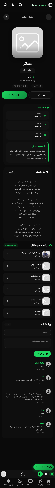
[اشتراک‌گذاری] (6, 17)
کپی (9, 172)
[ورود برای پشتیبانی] (20, 5)
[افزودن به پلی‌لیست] (51, 474)
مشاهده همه (11, 245)
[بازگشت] (49, 17)
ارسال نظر (40, 353)
